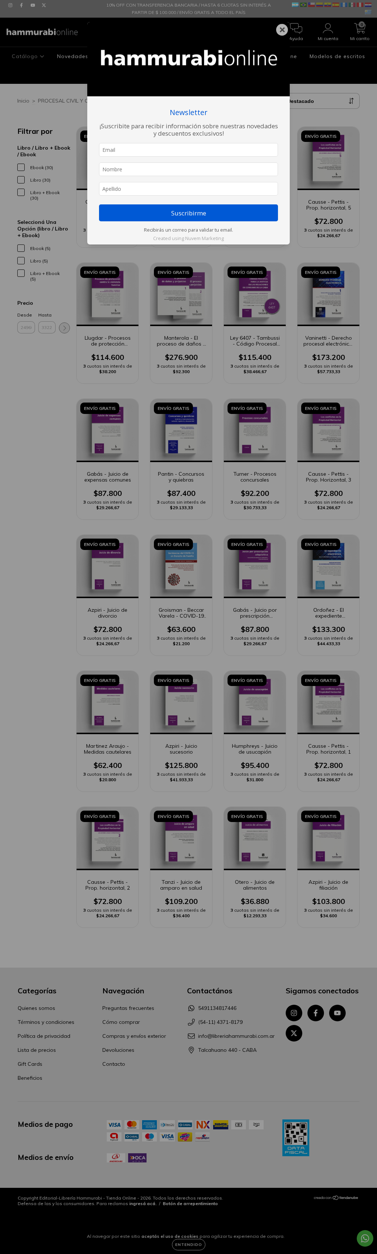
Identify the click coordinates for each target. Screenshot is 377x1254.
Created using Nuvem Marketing (188, 238)
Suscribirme (188, 213)
